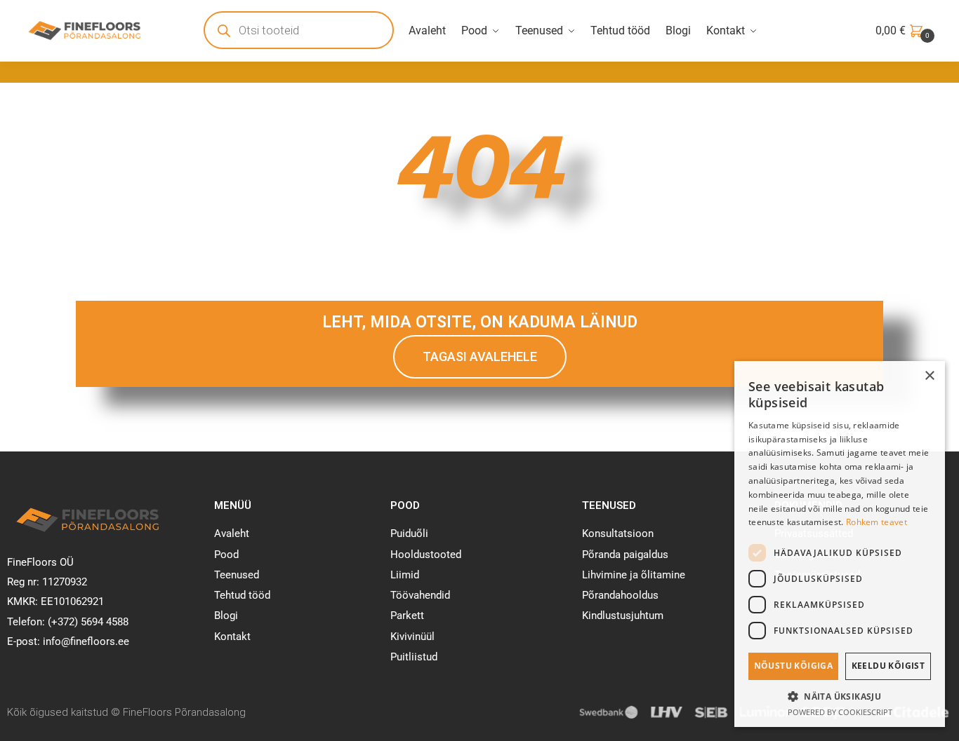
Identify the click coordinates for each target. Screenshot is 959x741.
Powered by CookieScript (840, 712)
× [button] (929, 376)
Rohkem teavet (876, 522)
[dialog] (839, 544)
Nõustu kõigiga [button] (793, 666)
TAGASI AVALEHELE (480, 356)
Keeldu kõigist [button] (888, 666)
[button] (839, 696)
